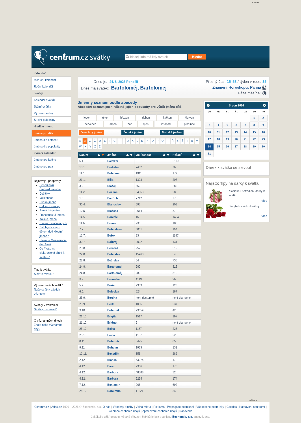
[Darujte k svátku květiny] (216, 210)
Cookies (232, 406)
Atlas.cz (56, 406)
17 (209, 139)
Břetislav (113, 167)
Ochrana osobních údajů (124, 411)
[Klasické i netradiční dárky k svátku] (216, 195)
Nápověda (185, 411)
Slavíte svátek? (44, 274)
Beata (111, 335)
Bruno (111, 223)
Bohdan (112, 347)
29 (254, 146)
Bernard (112, 248)
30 (263, 146)
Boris (111, 285)
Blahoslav (114, 204)
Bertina (112, 297)
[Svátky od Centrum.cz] (72, 58)
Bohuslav (113, 254)
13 (236, 132)
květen (167, 117)
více (264, 200)
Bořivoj (112, 242)
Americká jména (49, 210)
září (130, 124)
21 (245, 139)
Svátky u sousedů (45, 309)
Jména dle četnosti (46, 140)
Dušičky (44, 193)
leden (87, 117)
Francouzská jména (52, 214)
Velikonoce (46, 197)
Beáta (111, 328)
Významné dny (43, 113)
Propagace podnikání (180, 406)
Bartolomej (153, 88)
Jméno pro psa (43, 166)
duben (146, 117)
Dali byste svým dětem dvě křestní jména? (51, 231)
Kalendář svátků (44, 100)
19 (227, 139)
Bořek (111, 235)
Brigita (111, 316)
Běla (110, 179)
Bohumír (113, 341)
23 (263, 139)
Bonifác (112, 217)
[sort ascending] (102, 155)
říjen (146, 124)
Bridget (112, 322)
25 (218, 146)
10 (209, 132)
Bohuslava (114, 229)
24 (209, 146)
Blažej (111, 186)
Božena (112, 192)
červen (189, 117)
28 (245, 146)
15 (254, 132)
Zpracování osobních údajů (159, 411)
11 (218, 132)
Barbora (112, 372)
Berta (110, 304)
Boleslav (113, 291)
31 (209, 153)
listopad (166, 124)
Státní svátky (42, 106)
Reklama (159, 406)
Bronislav (113, 279)
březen (124, 117)
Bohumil (113, 310)
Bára (110, 366)
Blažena (112, 210)
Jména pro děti (43, 133)
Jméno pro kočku (45, 159)
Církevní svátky (49, 206)
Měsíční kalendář (45, 80)
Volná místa (143, 406)
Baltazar (112, 161)
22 (254, 139)
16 (263, 132)
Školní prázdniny (44, 119)
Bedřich (112, 198)
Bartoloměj (124, 88)
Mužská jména (172, 132)
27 (236, 146)
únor (105, 117)
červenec (90, 124)
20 (236, 139)
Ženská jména (132, 132)
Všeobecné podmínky (210, 406)
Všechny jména (91, 132)
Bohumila (114, 391)
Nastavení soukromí (252, 406)
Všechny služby (123, 406)
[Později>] (264, 105)
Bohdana (113, 173)
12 (227, 132)
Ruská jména (47, 202)
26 (227, 146)
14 (245, 132)
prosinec (189, 124)
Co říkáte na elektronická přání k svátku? (52, 253)
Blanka (112, 360)
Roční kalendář (43, 86)
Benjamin (113, 384)
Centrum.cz (41, 406)
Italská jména (48, 219)
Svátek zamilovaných (53, 223)
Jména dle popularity (47, 146)
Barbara (112, 378)
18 (218, 139)
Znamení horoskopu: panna (236, 87)
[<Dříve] (208, 105)
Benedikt (113, 353)
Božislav (113, 260)
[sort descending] (98, 155)
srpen (113, 124)
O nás (106, 406)
